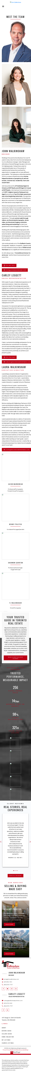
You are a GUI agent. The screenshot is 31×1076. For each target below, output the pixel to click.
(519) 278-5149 (8, 1003)
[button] (9, 265)
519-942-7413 (10, 265)
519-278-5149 (10, 357)
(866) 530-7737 (8, 984)
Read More (9, 924)
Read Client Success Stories (15, 657)
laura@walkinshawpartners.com (18, 449)
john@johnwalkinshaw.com (16, 270)
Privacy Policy (6, 1050)
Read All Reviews (15, 875)
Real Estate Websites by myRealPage (19, 1050)
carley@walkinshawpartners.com (18, 362)
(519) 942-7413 (8, 982)
